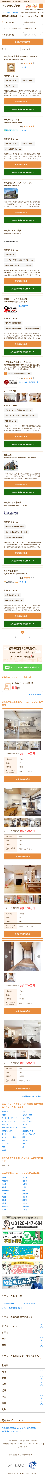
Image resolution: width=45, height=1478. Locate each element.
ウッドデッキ (27, 1118)
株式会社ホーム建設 (12, 230)
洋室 (24, 1143)
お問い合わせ (12, 1440)
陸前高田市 (5, 1190)
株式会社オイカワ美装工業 (15, 299)
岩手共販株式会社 (11, 571)
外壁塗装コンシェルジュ (11, 1431)
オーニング (5, 1124)
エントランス (27, 1121)
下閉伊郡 (25, 1206)
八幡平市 (25, 1194)
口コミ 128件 (23, 382)
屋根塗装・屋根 (7, 1131)
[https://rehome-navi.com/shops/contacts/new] (22, 1282)
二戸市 (4, 1194)
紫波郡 (4, 1200)
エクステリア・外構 (9, 1137)
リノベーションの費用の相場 (31, 694)
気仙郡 (24, 1203)
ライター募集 (22, 1447)
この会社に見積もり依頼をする (22, 109)
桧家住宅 (8, 454)
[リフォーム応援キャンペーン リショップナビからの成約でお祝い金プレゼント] (22, 1252)
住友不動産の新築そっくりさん (17, 362)
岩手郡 (24, 1197)
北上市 (4, 1184)
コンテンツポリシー (35, 1444)
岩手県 (9, 13)
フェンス (25, 1124)
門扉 (24, 1127)
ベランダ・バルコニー (9, 1127)
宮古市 (24, 1178)
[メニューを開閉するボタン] (41, 6)
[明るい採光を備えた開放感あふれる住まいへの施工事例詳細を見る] (10, 397)
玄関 (3, 1140)
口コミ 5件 (22, 67)
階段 (24, 1137)
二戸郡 (24, 1210)
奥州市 (4, 1197)
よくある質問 (24, 1440)
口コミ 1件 (22, 130)
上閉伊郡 (5, 1206)
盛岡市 (4, 1178)
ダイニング (5, 1143)
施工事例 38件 (23, 306)
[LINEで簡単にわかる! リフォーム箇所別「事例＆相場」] (22, 1237)
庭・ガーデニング (28, 1134)
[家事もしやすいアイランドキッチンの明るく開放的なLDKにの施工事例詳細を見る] (22, 397)
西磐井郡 (15, 13)
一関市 (24, 1187)
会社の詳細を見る (22, 101)
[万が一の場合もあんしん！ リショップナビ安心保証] (22, 1267)
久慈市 (24, 1184)
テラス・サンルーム (9, 1121)
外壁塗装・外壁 (27, 1131)
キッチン (5, 1111)
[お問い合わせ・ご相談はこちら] (22, 1222)
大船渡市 (5, 1181)
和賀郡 (24, 1200)
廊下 (24, 1147)
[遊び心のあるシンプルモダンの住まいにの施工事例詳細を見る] (35, 397)
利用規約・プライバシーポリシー (14, 1444)
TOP (3, 13)
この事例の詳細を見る (22, 779)
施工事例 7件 (33, 382)
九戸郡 (4, 1210)
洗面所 (4, 1115)
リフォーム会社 (29, 1303)
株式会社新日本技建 (12, 502)
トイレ (24, 1111)
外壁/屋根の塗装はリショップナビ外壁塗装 (19, 1428)
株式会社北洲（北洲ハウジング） (18, 182)
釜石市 (24, 1190)
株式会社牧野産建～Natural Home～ (20, 56)
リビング (25, 1140)
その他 (4, 1150)
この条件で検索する (22, 42)
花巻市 (24, 1181)
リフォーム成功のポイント (12, 1308)
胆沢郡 (4, 1203)
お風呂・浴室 (27, 1115)
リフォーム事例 (8, 1303)
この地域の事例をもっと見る (31, 1096)
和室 (3, 1147)
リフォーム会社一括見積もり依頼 (22, 667)
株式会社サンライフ (12, 119)
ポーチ (4, 1134)
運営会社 (34, 1440)
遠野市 (4, 1187)
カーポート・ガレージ (9, 1118)
